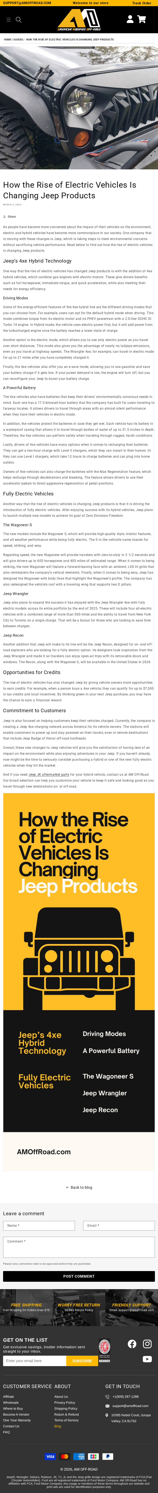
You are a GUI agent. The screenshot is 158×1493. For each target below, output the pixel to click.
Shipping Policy (65, 1408)
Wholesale (11, 1402)
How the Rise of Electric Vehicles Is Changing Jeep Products (70, 39)
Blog (57, 1426)
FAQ (6, 1432)
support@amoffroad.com (136, 1310)
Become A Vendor (16, 1414)
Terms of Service (66, 1420)
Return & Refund (66, 1414)
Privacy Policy (64, 1402)
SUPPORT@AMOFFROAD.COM (27, 3)
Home (8, 39)
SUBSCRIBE (82, 1361)
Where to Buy (13, 1408)
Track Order (141, 3)
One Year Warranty (17, 1420)
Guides (18, 39)
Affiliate (8, 1396)
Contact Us (11, 1426)
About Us (61, 1396)
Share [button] (12, 216)
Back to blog (81, 1187)
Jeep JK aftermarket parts (49, 774)
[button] (8, 19)
